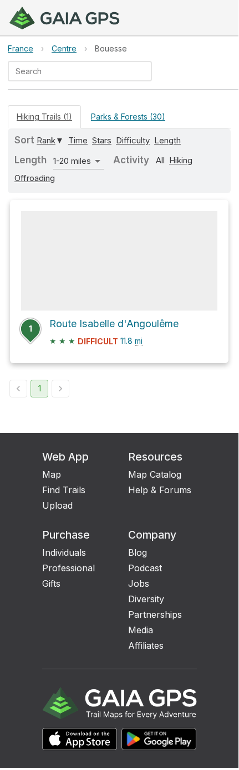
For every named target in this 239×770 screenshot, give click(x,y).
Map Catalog (154, 474)
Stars (101, 140)
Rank (46, 140)
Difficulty (133, 140)
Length (167, 140)
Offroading (34, 178)
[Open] (147, 72)
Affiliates (146, 645)
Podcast (145, 567)
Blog (137, 552)
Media (140, 629)
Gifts (51, 583)
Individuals (64, 552)
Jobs (138, 583)
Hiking (180, 160)
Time (78, 140)
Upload (57, 505)
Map (51, 474)
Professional (68, 567)
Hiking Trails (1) (44, 116)
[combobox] (70, 71)
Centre (64, 48)
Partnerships (155, 614)
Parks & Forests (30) (128, 116)
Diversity (146, 598)
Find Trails (63, 489)
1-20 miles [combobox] (72, 161)
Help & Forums (159, 489)
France (20, 48)
